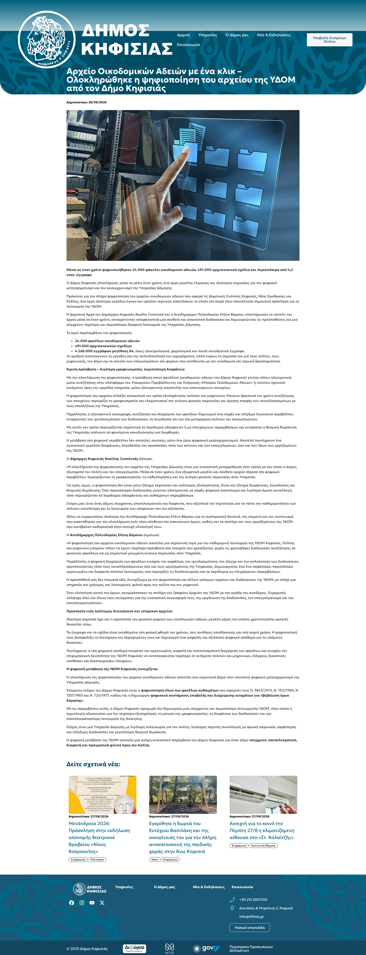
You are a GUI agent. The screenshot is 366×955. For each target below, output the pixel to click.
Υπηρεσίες (207, 34)
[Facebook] (72, 903)
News (74, 859)
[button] (302, 818)
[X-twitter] (102, 903)
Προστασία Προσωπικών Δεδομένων (251, 948)
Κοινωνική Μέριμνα (183, 845)
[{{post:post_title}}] (103, 795)
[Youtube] (92, 903)
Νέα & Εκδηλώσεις (274, 34)
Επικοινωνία (188, 44)
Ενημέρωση (90, 859)
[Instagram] (82, 903)
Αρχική (183, 34)
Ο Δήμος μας (237, 34)
